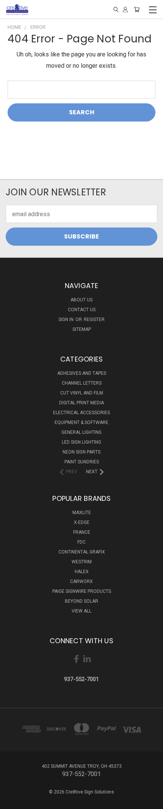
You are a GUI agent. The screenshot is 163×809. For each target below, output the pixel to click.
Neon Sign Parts (81, 452)
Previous (12, 801)
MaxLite (81, 512)
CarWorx (81, 581)
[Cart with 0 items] (137, 9)
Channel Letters (82, 383)
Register (94, 319)
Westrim (82, 561)
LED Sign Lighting (81, 442)
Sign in (66, 319)
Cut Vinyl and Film (81, 393)
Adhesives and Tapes (81, 373)
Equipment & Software (81, 422)
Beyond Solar (81, 601)
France (81, 532)
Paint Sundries (81, 462)
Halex (82, 571)
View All (81, 611)
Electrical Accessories (81, 412)
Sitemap (81, 329)
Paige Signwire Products (81, 591)
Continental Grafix (81, 552)
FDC (81, 542)
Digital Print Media (81, 402)
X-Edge (81, 522)
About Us (81, 299)
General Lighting (81, 432)
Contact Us (82, 309)
